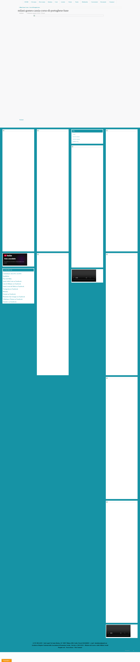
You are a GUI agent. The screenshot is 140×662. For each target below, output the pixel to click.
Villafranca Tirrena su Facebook (13, 299)
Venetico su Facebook (9, 302)
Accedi (74, 134)
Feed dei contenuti (76, 136)
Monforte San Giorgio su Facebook (14, 297)
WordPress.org (75, 141)
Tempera (131, 650)
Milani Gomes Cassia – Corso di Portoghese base (29, 7)
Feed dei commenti (76, 139)
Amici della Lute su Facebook (12, 281)
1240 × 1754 (40, 13)
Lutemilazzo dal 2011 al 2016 (12, 273)
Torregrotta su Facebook (10, 289)
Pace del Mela (7, 279)
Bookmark (21, 119)
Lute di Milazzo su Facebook (12, 284)
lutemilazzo (21, 13)
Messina (5, 291)
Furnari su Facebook (9, 294)
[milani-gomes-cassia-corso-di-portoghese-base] (70, 66)
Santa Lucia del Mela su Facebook (13, 286)
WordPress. (136, 650)
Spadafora (6, 276)
